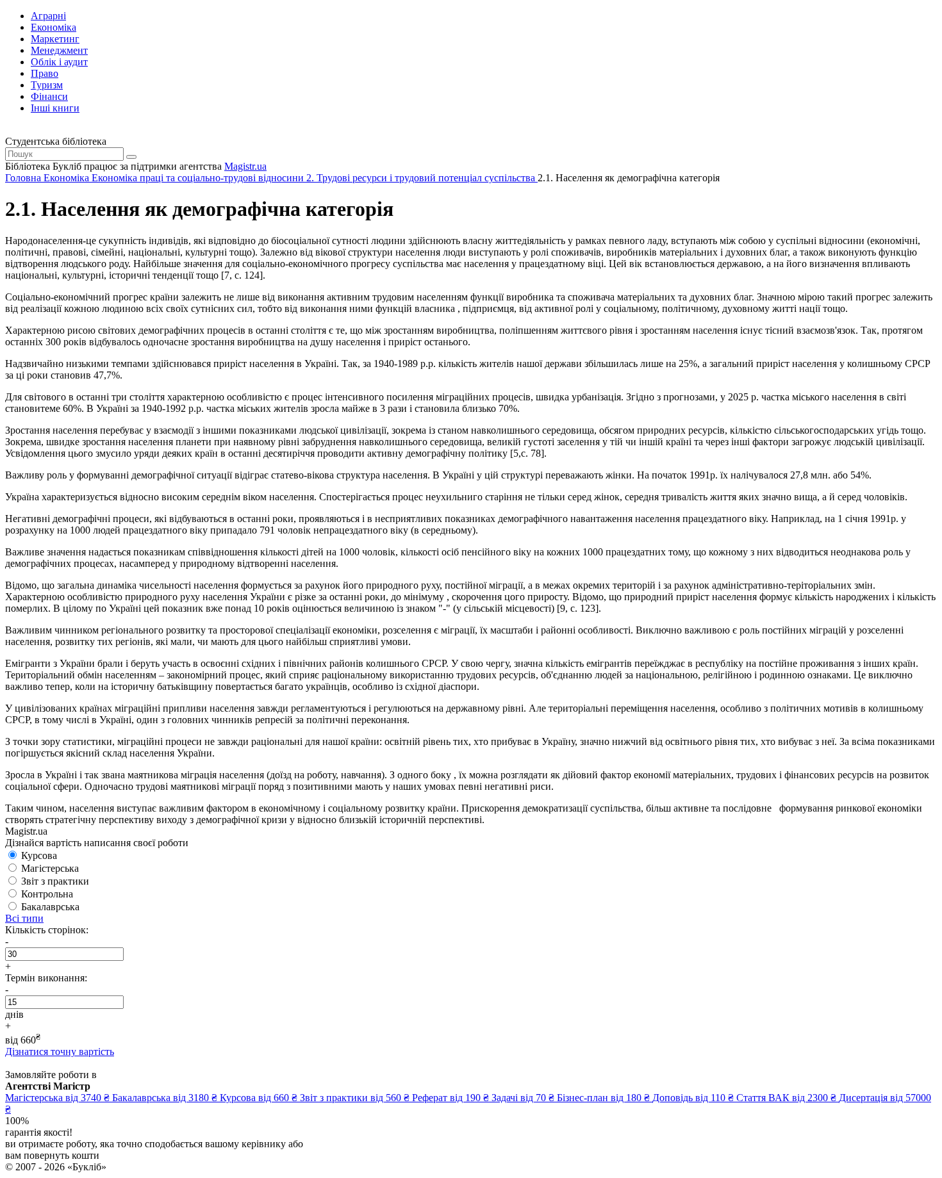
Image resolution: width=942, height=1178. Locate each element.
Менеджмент (59, 50)
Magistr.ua (245, 166)
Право (44, 73)
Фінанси (49, 96)
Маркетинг (55, 38)
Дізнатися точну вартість (59, 1051)
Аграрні (48, 15)
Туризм (47, 84)
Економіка (53, 27)
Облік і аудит (59, 61)
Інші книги (55, 107)
